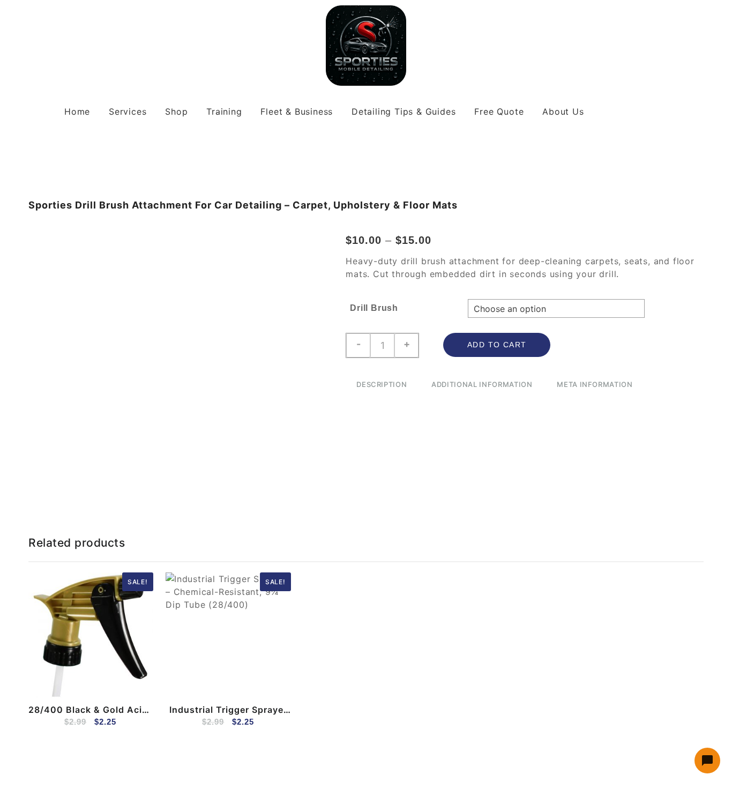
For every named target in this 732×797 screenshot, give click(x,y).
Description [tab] (381, 384)
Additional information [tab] (481, 384)
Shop (176, 111)
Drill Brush (374, 307)
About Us (563, 111)
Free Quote (499, 111)
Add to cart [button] (43, 682)
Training (224, 111)
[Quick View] (64, 682)
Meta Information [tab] (594, 384)
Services (127, 111)
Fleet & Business (296, 111)
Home (77, 111)
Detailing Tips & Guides (403, 111)
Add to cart (496, 344)
